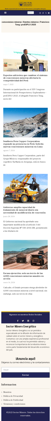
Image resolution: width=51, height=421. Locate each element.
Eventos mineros (31, 22)
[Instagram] (40, 12)
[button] (5, 12)
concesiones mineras (12, 22)
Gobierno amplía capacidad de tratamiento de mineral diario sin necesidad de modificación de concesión (24, 210)
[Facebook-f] (43, 12)
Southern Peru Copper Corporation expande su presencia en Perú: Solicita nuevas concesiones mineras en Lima (23, 144)
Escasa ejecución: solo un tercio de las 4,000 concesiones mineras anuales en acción (23, 276)
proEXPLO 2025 (28, 24)
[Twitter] (22, 320)
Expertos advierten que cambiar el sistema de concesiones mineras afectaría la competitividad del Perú (25, 78)
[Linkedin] (48, 12)
